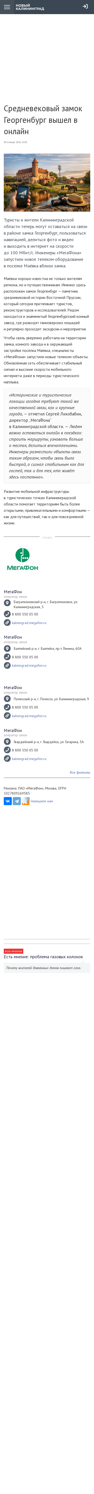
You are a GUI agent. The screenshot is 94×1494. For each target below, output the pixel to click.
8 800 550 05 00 (25, 614)
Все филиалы (80, 772)
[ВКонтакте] (8, 801)
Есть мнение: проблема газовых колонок (43, 957)
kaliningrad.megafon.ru (29, 623)
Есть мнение (13, 951)
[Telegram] (17, 801)
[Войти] (85, 6)
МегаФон (13, 592)
